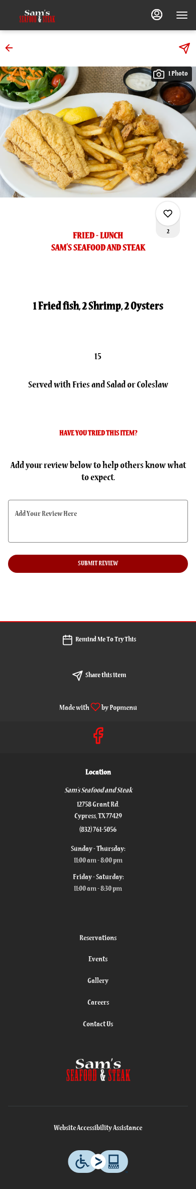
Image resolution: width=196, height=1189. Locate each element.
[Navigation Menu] (182, 15)
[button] (12, 47)
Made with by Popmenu (72, 707)
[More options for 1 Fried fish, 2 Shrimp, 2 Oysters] (168, 214)
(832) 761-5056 (98, 830)
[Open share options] (184, 48)
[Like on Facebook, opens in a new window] (98, 739)
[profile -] (157, 15)
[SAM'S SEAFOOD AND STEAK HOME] (53, 15)
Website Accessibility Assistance (98, 1128)
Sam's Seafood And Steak (98, 1068)
